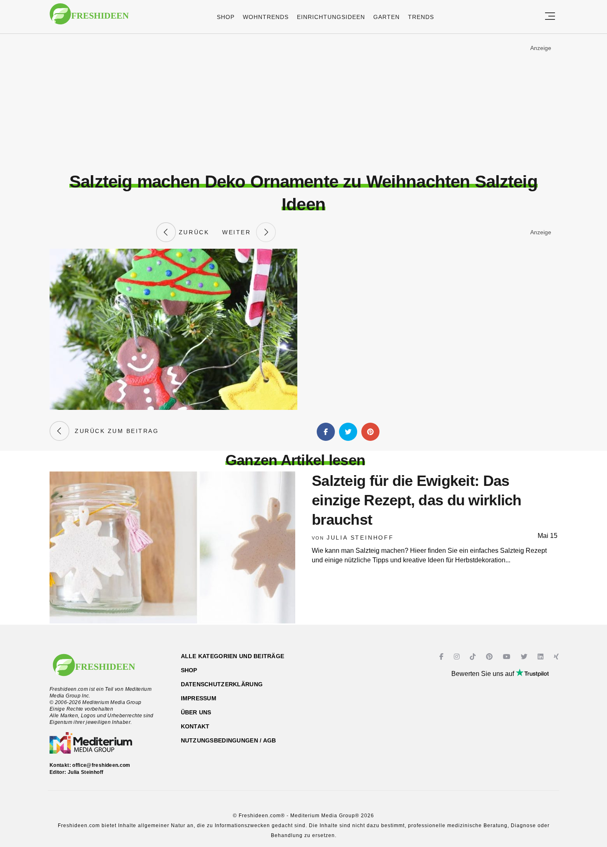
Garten (386, 17)
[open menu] (550, 16)
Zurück (192, 232)
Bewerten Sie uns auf (483, 673)
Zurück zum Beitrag (114, 431)
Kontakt (195, 726)
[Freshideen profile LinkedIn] (541, 656)
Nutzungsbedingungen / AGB (228, 740)
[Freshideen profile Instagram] (458, 656)
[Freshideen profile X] (525, 656)
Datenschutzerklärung (222, 684)
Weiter (239, 232)
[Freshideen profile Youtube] (507, 656)
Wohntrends (266, 17)
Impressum (199, 698)
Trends (421, 17)
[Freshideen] (89, 17)
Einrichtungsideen (331, 17)
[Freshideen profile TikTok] (474, 656)
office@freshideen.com (101, 765)
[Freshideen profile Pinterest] (490, 656)
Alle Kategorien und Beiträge (233, 656)
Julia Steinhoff (360, 537)
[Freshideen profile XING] (557, 656)
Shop (226, 17)
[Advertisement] (303, 103)
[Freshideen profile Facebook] (442, 656)
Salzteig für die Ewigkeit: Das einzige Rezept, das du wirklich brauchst (417, 500)
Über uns (196, 712)
